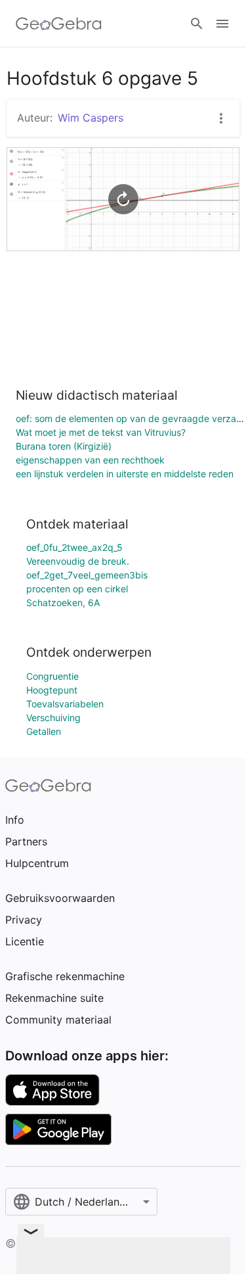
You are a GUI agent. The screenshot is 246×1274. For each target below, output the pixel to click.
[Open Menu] (222, 24)
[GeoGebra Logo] (59, 23)
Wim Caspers (90, 117)
